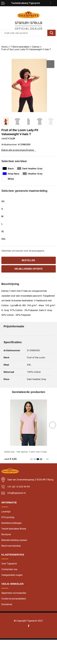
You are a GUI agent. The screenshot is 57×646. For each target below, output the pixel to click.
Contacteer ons (9, 569)
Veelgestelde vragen (12, 575)
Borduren (6, 534)
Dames (35, 46)
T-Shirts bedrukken (19, 46)
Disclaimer (6, 604)
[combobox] (24, 33)
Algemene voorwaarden (13, 592)
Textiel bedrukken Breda (13, 528)
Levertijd (5, 511)
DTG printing (7, 517)
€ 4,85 (10, 459)
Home (4, 46)
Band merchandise (11, 545)
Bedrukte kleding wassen (14, 540)
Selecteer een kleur (14, 161)
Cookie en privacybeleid (13, 598)
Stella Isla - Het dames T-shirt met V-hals (25, 451)
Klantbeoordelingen (11, 523)
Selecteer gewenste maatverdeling (24, 190)
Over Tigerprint (9, 563)
